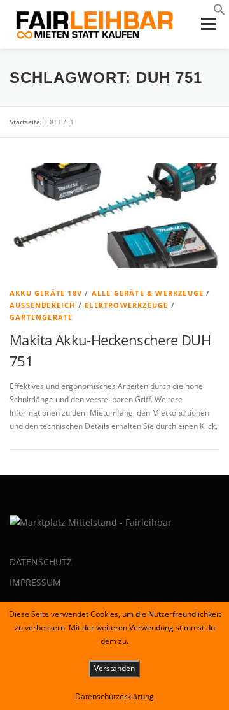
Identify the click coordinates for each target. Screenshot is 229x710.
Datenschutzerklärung (114, 696)
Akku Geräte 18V (46, 293)
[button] (219, 13)
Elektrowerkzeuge (126, 305)
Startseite (25, 121)
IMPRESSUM (35, 582)
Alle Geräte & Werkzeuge (148, 293)
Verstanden (114, 668)
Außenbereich (43, 305)
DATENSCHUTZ (41, 562)
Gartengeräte (41, 317)
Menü (207, 23)
